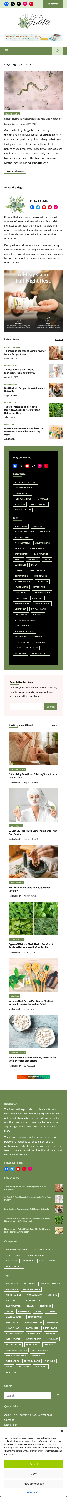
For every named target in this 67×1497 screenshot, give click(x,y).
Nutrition (20, 504)
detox (34, 565)
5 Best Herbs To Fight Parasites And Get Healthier (33, 119)
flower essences (23, 581)
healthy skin (39, 587)
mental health (38, 609)
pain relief (38, 615)
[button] (61, 1431)
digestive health (37, 570)
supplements (38, 637)
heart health (21, 593)
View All (59, 339)
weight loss (20, 653)
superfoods (20, 637)
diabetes (19, 570)
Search (51, 706)
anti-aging (37, 526)
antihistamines (22, 543)
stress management (24, 631)
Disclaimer (10, 1424)
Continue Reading (15, 170)
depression (20, 565)
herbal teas (21, 598)
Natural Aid (9, 424)
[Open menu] (6, 50)
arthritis (19, 548)
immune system (22, 603)
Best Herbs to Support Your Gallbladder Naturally (25, 389)
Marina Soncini (11, 124)
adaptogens (21, 526)
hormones (37, 598)
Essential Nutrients (12, 347)
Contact (9, 1419)
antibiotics (45, 532)
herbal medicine (42, 593)
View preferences (33, 1483)
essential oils (40, 576)
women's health (40, 653)
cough (47, 559)
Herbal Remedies (12, 114)
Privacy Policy (33, 1492)
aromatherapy (42, 543)
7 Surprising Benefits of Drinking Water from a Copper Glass (24, 352)
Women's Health (23, 510)
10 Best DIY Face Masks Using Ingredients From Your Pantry (19, 371)
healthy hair (21, 587)
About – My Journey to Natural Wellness (28, 1414)
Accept (33, 1464)
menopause (20, 609)
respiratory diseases (25, 620)
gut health (42, 581)
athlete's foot (37, 548)
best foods (33, 559)
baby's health (21, 554)
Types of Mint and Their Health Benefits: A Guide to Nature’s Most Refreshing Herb (22, 410)
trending (40, 642)
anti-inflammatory (24, 532)
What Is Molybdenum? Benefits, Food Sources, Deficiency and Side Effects (33, 1059)
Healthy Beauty (10, 365)
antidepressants (23, 537)
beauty (18, 559)
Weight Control (38, 504)
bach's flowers (41, 554)
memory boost (42, 603)
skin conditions (23, 626)
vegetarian (32, 648)
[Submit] (58, 1395)
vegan (18, 648)
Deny (33, 1473)
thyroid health (22, 642)
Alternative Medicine (25, 482)
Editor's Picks (21, 576)
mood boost (21, 615)
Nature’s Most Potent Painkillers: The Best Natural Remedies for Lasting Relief (23, 431)
